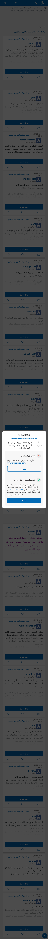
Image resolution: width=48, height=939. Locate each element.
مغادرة (24, 469)
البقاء (24, 500)
